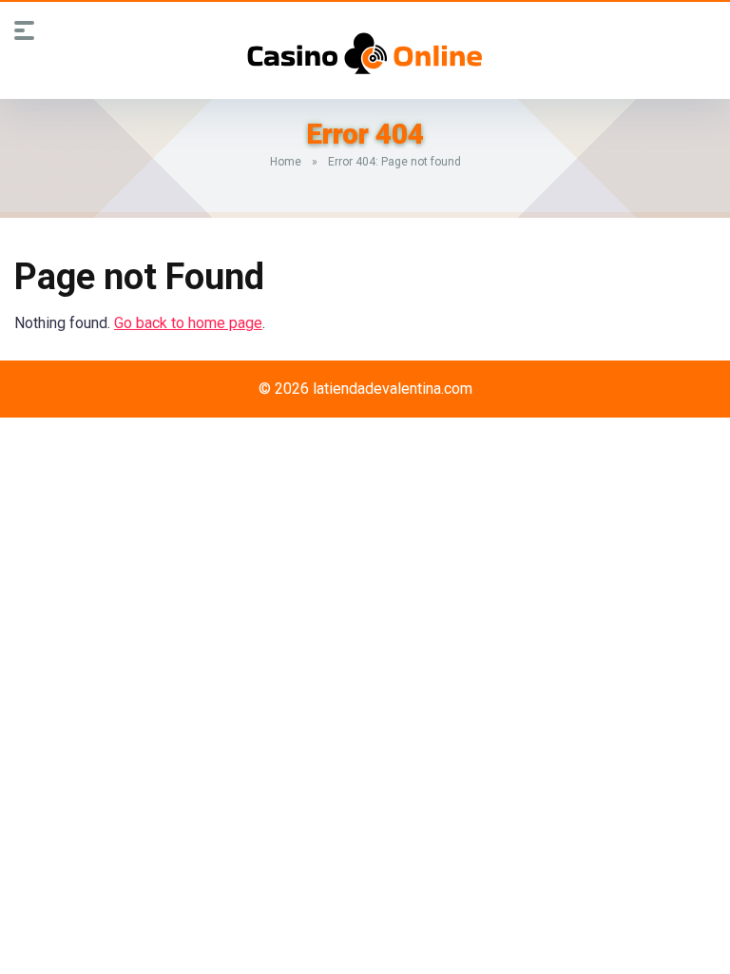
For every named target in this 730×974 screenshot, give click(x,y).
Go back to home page (188, 323)
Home (285, 161)
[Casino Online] (365, 53)
